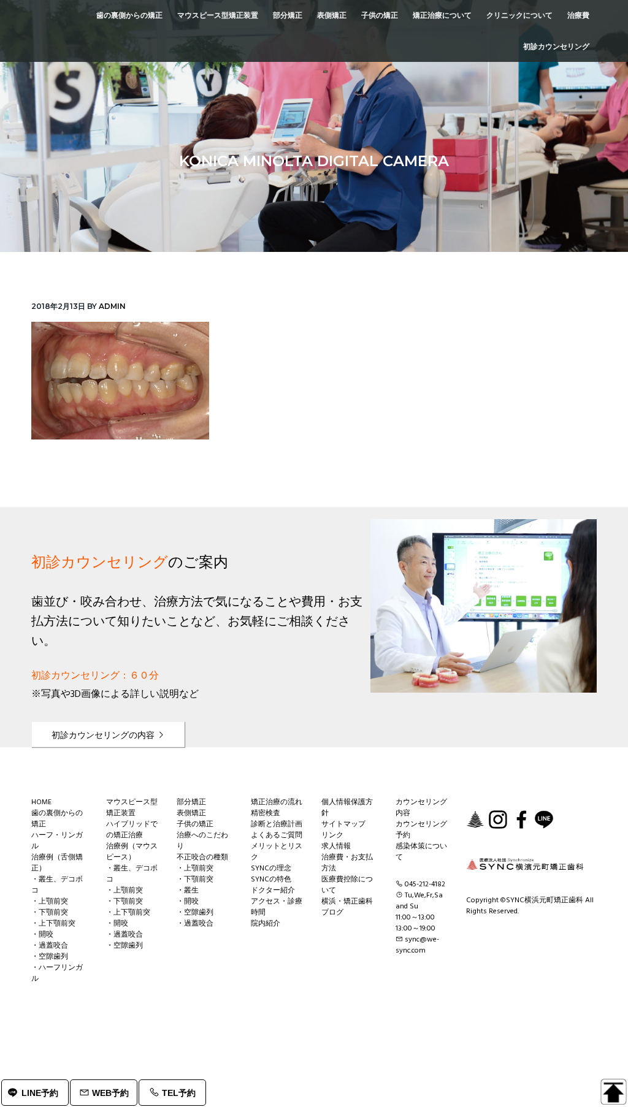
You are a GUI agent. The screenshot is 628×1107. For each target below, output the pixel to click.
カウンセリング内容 (421, 808)
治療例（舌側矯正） (57, 863)
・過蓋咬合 (49, 946)
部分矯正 (191, 802)
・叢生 (188, 890)
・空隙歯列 (49, 957)
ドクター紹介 (273, 890)
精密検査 (265, 813)
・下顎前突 (49, 913)
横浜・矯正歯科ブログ (347, 907)
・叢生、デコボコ (57, 885)
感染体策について (421, 852)
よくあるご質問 (276, 835)
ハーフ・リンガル (57, 841)
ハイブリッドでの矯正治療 (132, 830)
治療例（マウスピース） (132, 852)
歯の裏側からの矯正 (57, 819)
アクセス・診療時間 (276, 907)
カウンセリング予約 (421, 830)
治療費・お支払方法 (347, 863)
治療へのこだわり (202, 841)
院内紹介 (265, 924)
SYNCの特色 (271, 879)
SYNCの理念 (271, 868)
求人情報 (336, 846)
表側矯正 (191, 813)
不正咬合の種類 (202, 857)
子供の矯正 (195, 824)
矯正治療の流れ (276, 802)
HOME (41, 802)
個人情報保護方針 (347, 808)
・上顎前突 (49, 902)
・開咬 (42, 935)
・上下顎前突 (53, 924)
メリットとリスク (276, 852)
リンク (332, 835)
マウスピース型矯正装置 (132, 808)
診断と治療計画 (276, 824)
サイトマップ (343, 824)
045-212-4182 (425, 884)
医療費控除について (347, 885)
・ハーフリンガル (57, 973)
